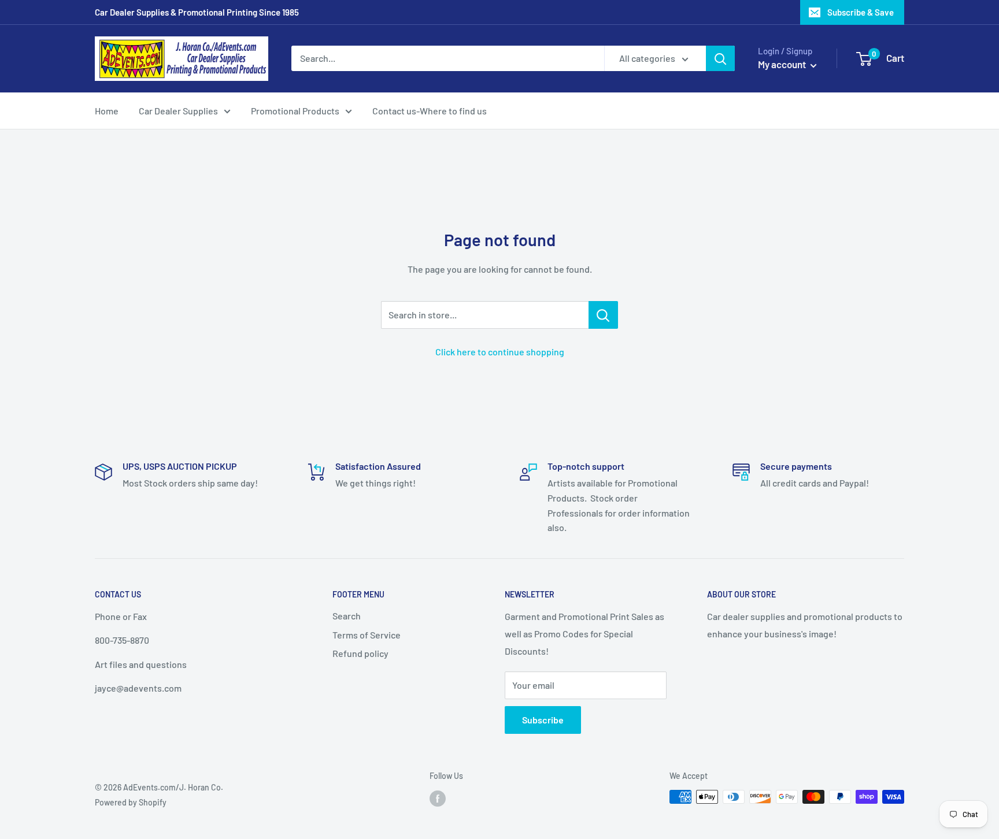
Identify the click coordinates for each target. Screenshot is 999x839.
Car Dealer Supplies (178, 110)
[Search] (720, 58)
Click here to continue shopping (499, 351)
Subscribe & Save (860, 12)
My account (783, 64)
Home (107, 110)
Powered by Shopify (130, 802)
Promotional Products (295, 110)
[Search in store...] (603, 315)
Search (346, 615)
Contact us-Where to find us (429, 110)
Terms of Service (366, 634)
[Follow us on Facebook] (438, 798)
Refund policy (360, 653)
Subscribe (543, 719)
